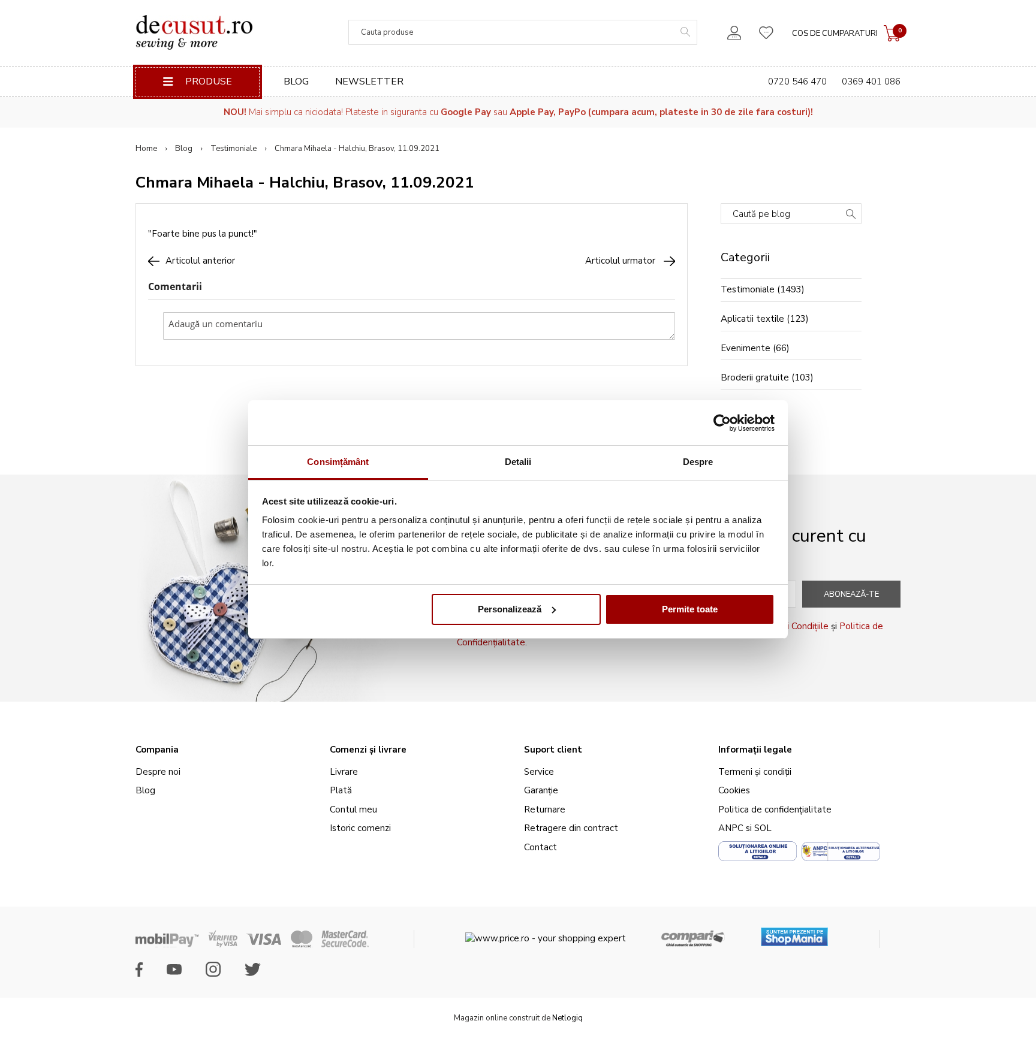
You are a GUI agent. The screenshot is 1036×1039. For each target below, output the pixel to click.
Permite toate (690, 609)
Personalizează (509, 609)
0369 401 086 (871, 81)
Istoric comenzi (360, 828)
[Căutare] (851, 215)
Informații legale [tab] (755, 750)
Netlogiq (567, 1018)
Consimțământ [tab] (338, 462)
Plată (341, 790)
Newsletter (369, 81)
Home (146, 148)
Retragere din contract (571, 828)
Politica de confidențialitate (775, 810)
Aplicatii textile (752, 319)
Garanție (541, 790)
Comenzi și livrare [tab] (368, 750)
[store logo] (193, 32)
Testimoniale (233, 148)
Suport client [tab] (553, 750)
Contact (540, 847)
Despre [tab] (698, 462)
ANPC (730, 828)
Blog (296, 81)
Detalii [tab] (518, 462)
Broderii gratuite (755, 377)
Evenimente (745, 348)
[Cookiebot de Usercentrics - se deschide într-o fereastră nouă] (722, 423)
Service (539, 772)
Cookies (734, 790)
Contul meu (353, 810)
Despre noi (157, 772)
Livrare (344, 772)
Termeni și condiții (754, 772)
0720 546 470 (797, 81)
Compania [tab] (157, 750)
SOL (763, 828)
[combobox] (522, 32)
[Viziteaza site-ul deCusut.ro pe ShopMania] (794, 933)
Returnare (544, 810)
